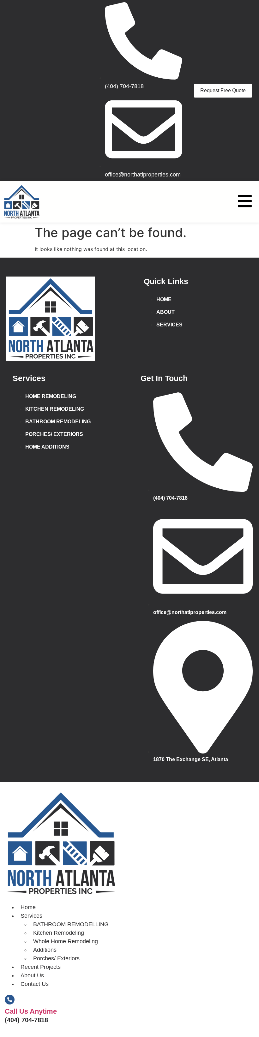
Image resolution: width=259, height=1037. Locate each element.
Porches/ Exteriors (56, 958)
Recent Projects (41, 967)
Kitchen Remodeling (58, 933)
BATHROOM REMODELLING (71, 924)
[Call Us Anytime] (10, 999)
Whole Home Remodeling (65, 941)
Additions (45, 950)
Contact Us (35, 984)
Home (28, 907)
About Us (32, 975)
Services (31, 916)
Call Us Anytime (31, 1011)
